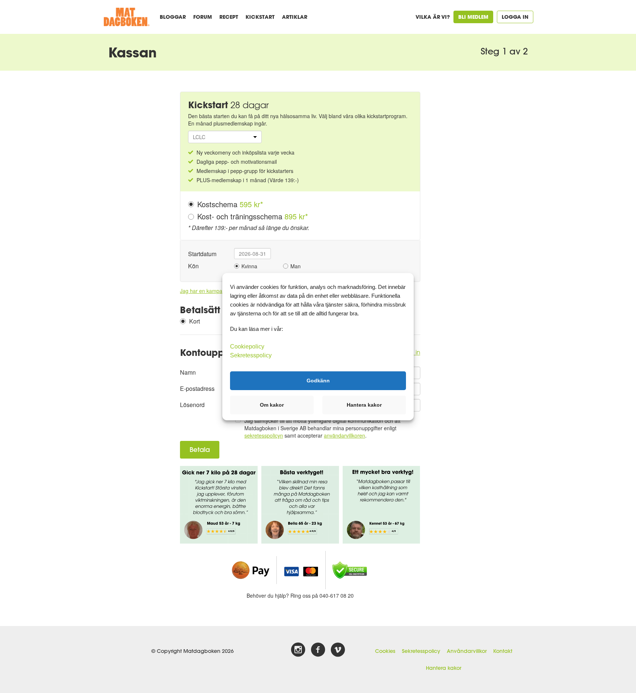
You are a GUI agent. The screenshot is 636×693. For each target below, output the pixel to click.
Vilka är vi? (433, 16)
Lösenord (192, 404)
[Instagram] (298, 650)
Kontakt (502, 651)
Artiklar (294, 16)
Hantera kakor (443, 668)
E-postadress (197, 388)
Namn (188, 372)
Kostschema (230, 204)
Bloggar (173, 16)
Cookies (385, 651)
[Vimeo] (338, 650)
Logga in (515, 16)
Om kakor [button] (272, 405)
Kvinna (249, 266)
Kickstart (260, 16)
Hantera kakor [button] (364, 405)
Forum (202, 16)
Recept (228, 16)
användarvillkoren (344, 435)
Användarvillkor (467, 651)
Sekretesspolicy (421, 651)
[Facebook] (318, 650)
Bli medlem (473, 16)
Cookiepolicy (247, 346)
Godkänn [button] (318, 380)
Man (295, 266)
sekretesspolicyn (263, 435)
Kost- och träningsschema (252, 216)
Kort (194, 321)
